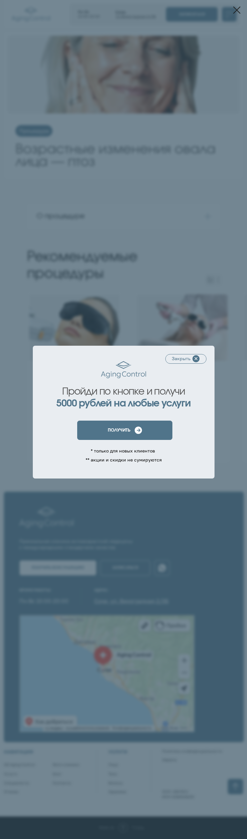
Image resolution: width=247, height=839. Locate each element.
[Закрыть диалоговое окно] (237, 10)
